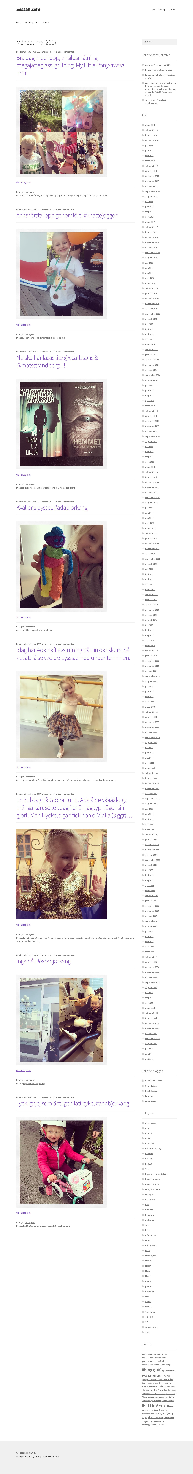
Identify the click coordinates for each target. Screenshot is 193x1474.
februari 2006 (151, 895)
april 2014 (149, 400)
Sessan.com (28, 9)
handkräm (169, 1397)
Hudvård (149, 1209)
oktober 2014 (151, 370)
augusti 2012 (151, 502)
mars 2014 (150, 405)
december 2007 (152, 783)
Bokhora (149, 1153)
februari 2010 (151, 650)
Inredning (149, 1214)
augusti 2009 (151, 681)
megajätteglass (75, 195)
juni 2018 (149, 150)
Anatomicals (147, 1386)
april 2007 (149, 824)
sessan (47, 51)
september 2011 (152, 558)
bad (168, 1386)
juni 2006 (149, 875)
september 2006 (152, 860)
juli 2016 (149, 262)
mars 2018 (150, 160)
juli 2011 (149, 569)
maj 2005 (149, 941)
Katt (147, 1230)
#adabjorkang (164, 1364)
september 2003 (152, 1038)
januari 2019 (151, 135)
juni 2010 (149, 630)
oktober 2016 (151, 247)
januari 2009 (151, 717)
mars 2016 (150, 283)
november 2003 (152, 1028)
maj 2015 (149, 334)
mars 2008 (150, 768)
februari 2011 (151, 594)
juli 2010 (149, 625)
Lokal (147, 1250)
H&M (153, 1397)
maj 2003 (149, 1059)
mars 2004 (150, 1008)
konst (148, 1240)
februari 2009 (151, 712)
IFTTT (147, 1405)
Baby (147, 1138)
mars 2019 (150, 125)
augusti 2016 (151, 257)
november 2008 (152, 727)
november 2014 (152, 364)
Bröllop (162, 9)
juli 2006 (149, 870)
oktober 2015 (151, 308)
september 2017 (152, 191)
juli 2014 (149, 385)
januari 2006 (151, 900)
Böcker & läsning (153, 1148)
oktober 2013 (151, 431)
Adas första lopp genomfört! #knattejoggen (67, 215)
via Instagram (23, 182)
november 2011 (152, 548)
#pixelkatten (168, 1370)
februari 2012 (151, 533)
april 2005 (149, 946)
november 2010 (152, 609)
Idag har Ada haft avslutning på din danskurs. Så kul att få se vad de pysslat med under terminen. (73, 653)
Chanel (161, 1390)
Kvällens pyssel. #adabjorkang (51, 507)
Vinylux (161, 1424)
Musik (148, 1276)
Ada (147, 1128)
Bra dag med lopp (49, 195)
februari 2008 (151, 773)
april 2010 (149, 640)
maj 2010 (149, 635)
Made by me (150, 1255)
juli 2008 (149, 747)
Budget (148, 1163)
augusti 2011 (151, 564)
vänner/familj (151, 1327)
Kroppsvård (150, 1245)
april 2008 (149, 763)
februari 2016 (151, 288)
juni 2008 (149, 752)
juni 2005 (149, 936)
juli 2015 (149, 324)
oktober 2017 (151, 186)
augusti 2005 (151, 926)
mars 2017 (150, 222)
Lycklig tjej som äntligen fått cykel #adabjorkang (72, 1103)
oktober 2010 (151, 615)
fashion (152, 1394)
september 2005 (152, 921)
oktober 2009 (151, 671)
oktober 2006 (151, 854)
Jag (147, 1225)
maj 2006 (149, 880)
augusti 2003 (151, 1043)
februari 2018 (151, 165)
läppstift (156, 1410)
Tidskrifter (150, 1311)
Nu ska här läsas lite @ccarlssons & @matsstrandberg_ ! (57, 361)
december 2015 (152, 298)
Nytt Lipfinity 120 (162, 65)
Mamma (149, 1260)
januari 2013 (151, 477)
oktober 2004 (151, 977)
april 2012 (149, 523)
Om (153, 9)
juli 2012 (149, 507)
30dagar (146, 1375)
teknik (148, 1306)
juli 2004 (149, 992)
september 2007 (152, 798)
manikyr (164, 1410)
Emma (148, 75)
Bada (173, 1386)
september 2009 (152, 676)
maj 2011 (149, 579)
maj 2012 (149, 518)
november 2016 (152, 242)
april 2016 (149, 278)
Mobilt (148, 1265)
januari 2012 (151, 538)
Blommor (146, 1390)
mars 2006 (150, 890)
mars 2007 (150, 829)
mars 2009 (150, 706)
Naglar (148, 1281)
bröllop (154, 1390)
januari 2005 (151, 962)
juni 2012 (149, 512)
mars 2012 (150, 528)
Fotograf (149, 1194)
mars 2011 (150, 589)
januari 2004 (151, 1018)
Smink (148, 1301)
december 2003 (152, 1023)
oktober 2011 (151, 553)
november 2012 (152, 487)
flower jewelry (171, 1394)
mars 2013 (150, 467)
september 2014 (152, 375)
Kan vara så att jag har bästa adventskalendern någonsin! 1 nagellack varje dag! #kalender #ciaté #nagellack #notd (160, 89)
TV (146, 1322)
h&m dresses (159, 1397)
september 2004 (152, 982)
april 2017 (149, 216)
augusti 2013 (151, 441)
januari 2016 (151, 293)
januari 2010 (151, 655)
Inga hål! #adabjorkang (43, 961)
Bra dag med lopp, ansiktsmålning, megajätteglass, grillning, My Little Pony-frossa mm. (70, 65)
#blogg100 (151, 1370)
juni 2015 (149, 329)
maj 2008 (149, 757)
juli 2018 (149, 145)
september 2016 (152, 252)
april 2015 (149, 339)
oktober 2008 (151, 732)
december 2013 (152, 421)
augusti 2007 (151, 803)
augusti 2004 (151, 987)
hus (159, 1400)
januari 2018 (151, 171)
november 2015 (152, 303)
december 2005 (152, 905)
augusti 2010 (151, 620)
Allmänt (149, 1133)
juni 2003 (149, 1053)
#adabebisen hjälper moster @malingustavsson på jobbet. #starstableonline (155, 1361)
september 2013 (152, 436)
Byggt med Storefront (47, 1456)
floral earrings (160, 1394)
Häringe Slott (168, 1400)
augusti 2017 (151, 196)
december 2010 (152, 604)
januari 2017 (151, 232)
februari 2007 (151, 834)
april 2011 (149, 584)
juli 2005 (149, 931)
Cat (147, 1168)
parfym (154, 1413)
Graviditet (150, 1199)
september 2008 (152, 737)
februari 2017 (151, 227)
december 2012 (152, 482)
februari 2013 (151, 472)
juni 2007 (149, 814)
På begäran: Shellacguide (156, 102)
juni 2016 (149, 268)
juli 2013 (149, 446)
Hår (147, 1204)
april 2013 (149, 461)
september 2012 (152, 497)
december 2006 (152, 844)
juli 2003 (149, 1048)
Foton (172, 9)
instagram (30, 192)
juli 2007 (149, 808)
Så (165, 1417)
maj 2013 (149, 456)
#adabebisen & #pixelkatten (154, 1354)
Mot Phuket (150, 1101)
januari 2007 (151, 839)
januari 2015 (151, 354)
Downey (172, 1390)
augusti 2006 (151, 865)
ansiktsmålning (32, 195)
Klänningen (150, 1235)
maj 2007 (149, 819)
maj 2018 (149, 155)
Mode (147, 1271)
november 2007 (152, 788)
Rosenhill (149, 1291)
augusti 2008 (151, 742)
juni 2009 (149, 691)
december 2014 (152, 359)
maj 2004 (149, 997)
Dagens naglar (152, 1184)
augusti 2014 (151, 380)
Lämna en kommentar (63, 51)
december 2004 (152, 967)
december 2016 (152, 237)
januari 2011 (151, 599)
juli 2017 (149, 201)
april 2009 (149, 701)
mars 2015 (150, 344)
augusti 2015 (151, 319)
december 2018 (152, 140)
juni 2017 (149, 206)
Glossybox (146, 1397)
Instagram (160, 1405)
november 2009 (152, 666)
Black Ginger (151, 1091)
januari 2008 (151, 778)
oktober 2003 (151, 1033)
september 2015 (152, 313)
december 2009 (152, 660)
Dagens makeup (152, 1179)
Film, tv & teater (153, 1189)
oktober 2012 (151, 492)
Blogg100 (149, 1143)
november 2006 (152, 849)
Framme (149, 1096)
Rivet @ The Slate (153, 1080)
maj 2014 (149, 395)
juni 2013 (149, 451)
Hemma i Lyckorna (150, 1400)
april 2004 (149, 1002)
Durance (145, 1393)
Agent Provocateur (163, 1383)
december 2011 (152, 543)
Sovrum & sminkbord (162, 69)
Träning (149, 1316)
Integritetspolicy (25, 1456)
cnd (167, 1390)
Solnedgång (151, 1085)
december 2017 (152, 176)
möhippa (146, 1413)
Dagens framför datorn (156, 1174)
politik (148, 1286)
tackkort (170, 1417)
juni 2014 (149, 390)
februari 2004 (151, 1013)
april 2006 (149, 885)
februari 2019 (151, 130)
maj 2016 (149, 273)
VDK (147, 1332)
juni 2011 (149, 574)
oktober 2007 (151, 793)
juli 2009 (149, 686)
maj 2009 (149, 696)
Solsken (159, 1417)
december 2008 (152, 722)
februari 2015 (151, 349)
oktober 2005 (151, 916)
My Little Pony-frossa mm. (96, 195)
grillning (63, 195)
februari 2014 (151, 410)
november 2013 (152, 426)
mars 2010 (150, 645)
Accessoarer (151, 1123)
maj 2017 (149, 211)
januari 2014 (151, 416)
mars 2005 (150, 951)
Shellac (152, 1417)
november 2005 (152, 911)
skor (147, 1296)
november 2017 (152, 181)
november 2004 (152, 972)
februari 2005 (151, 956)
